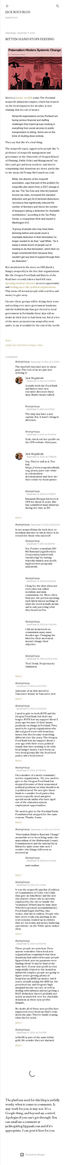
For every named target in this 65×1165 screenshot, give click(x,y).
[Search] (58, 5)
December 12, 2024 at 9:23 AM (41, 581)
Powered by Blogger (35, 1154)
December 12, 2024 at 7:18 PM (41, 494)
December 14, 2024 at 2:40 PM (31, 1032)
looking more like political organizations (33, 287)
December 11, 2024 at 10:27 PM (31, 686)
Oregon (32, 345)
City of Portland (20, 345)
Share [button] (8, 340)
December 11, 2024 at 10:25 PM (41, 434)
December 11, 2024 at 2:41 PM (45, 362)
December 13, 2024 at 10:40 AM (42, 658)
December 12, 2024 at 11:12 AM (45, 829)
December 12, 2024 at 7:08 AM (41, 456)
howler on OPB (23, 97)
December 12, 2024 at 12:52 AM (31, 708)
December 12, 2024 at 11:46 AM (41, 860)
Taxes (39, 345)
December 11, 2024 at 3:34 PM (45, 524)
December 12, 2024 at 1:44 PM (31, 885)
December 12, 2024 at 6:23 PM (31, 943)
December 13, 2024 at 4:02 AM (41, 624)
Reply (18, 517)
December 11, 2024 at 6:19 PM (41, 543)
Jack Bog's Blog (17, 12)
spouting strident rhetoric (20, 283)
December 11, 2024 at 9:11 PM (40, 409)
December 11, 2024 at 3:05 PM (41, 381)
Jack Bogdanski (34, 378)
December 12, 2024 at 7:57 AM (31, 770)
